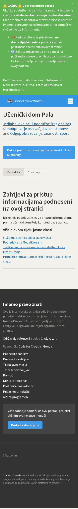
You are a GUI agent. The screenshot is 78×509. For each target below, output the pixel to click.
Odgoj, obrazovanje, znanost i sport (39, 133)
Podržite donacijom (25, 425)
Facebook (23, 490)
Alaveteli (50, 338)
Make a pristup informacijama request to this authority (38, 152)
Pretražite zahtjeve (16, 359)
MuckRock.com (13, 90)
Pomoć (8, 375)
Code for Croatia (30, 346)
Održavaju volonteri (16, 338)
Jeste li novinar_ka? (16, 370)
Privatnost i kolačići (16, 391)
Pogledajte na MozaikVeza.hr (22, 242)
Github (6, 490)
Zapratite (13, 172)
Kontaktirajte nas (15, 381)
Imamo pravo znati (25, 101)
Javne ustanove (55, 128)
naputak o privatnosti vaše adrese (47, 20)
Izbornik (70, 101)
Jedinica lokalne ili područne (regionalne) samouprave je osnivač (37, 126)
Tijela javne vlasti (15, 365)
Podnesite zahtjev (15, 354)
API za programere (16, 397)
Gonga (47, 346)
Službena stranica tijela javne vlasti (27, 238)
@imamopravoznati (15, 490)
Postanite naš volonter (19, 386)
